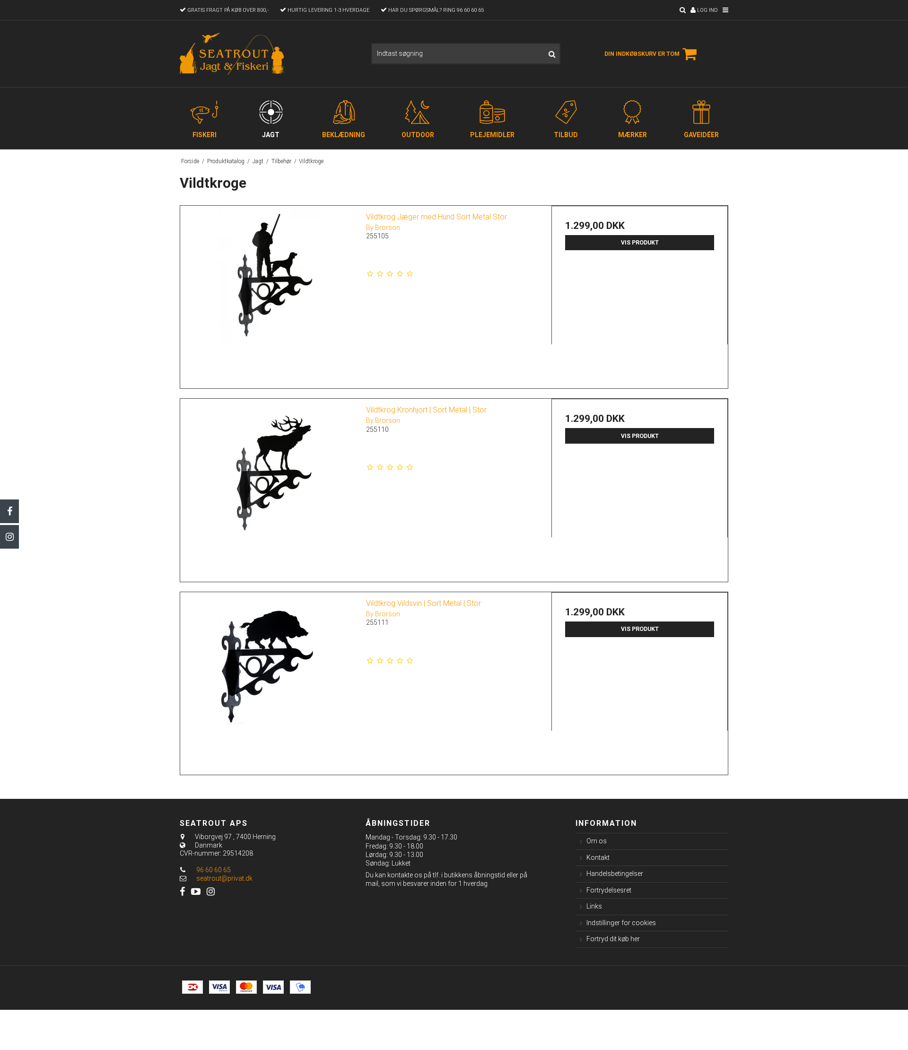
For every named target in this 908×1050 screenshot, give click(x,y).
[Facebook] (9, 511)
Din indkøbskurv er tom (642, 54)
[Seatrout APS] (233, 54)
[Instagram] (9, 537)
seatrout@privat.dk (224, 878)
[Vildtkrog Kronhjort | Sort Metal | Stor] (268, 487)
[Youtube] (196, 892)
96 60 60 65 (213, 870)
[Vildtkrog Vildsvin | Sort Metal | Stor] (268, 680)
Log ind (707, 10)
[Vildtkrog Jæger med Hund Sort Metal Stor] (268, 294)
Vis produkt (640, 242)
